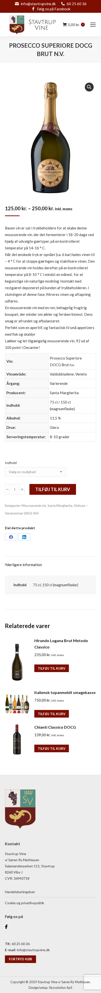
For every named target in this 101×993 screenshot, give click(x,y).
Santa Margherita (60, 506)
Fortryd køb (20, 959)
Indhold (11, 463)
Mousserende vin (34, 506)
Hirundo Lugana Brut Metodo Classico (61, 643)
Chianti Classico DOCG (55, 727)
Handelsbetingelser (20, 892)
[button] (89, 87)
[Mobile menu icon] (93, 24)
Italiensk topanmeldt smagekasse (65, 692)
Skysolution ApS (60, 988)
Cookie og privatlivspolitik (24, 903)
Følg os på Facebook (53, 9)
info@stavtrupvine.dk (38, 3)
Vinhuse (79, 506)
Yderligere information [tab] (23, 564)
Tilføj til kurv (52, 489)
